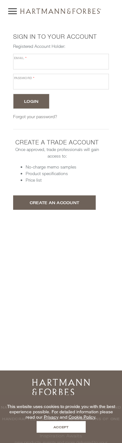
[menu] (12, 9)
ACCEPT (61, 427)
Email (20, 58)
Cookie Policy (82, 417)
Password (24, 78)
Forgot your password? (35, 116)
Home (61, 381)
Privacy (51, 417)
